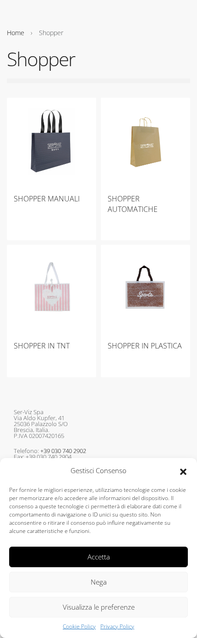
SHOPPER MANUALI (47, 199)
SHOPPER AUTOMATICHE (133, 204)
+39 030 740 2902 (63, 451)
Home (15, 32)
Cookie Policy (79, 626)
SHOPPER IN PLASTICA (145, 346)
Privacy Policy (117, 626)
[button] (183, 470)
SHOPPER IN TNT (42, 346)
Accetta (99, 556)
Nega (99, 581)
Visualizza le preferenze (99, 607)
